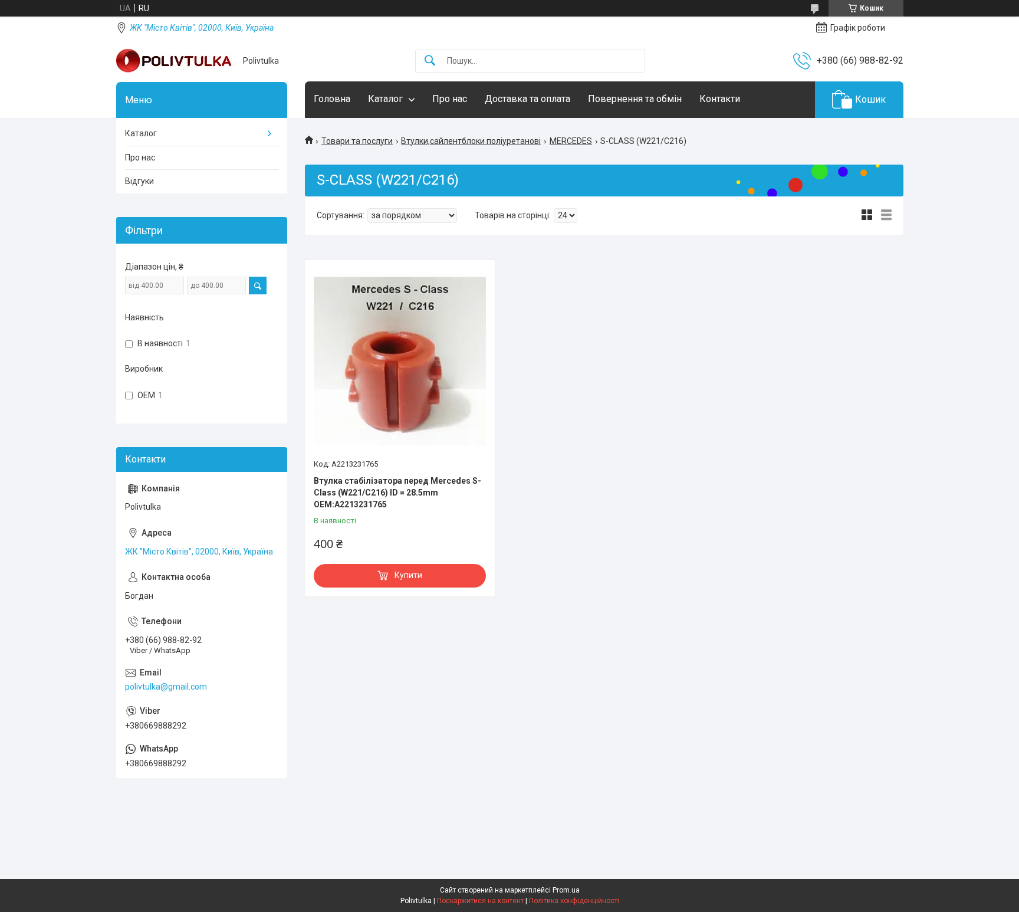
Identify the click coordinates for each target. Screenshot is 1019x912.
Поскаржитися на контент (480, 901)
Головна (332, 98)
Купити (408, 575)
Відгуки (139, 181)
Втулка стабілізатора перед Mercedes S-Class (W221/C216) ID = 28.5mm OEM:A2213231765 (397, 492)
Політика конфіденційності (574, 901)
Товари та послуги (357, 141)
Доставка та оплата (527, 98)
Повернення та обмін (635, 98)
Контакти (719, 98)
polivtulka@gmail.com (166, 686)
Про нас (449, 98)
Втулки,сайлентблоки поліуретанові (471, 141)
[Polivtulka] (175, 61)
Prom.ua (566, 890)
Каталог (385, 98)
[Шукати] (430, 61)
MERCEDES (571, 141)
